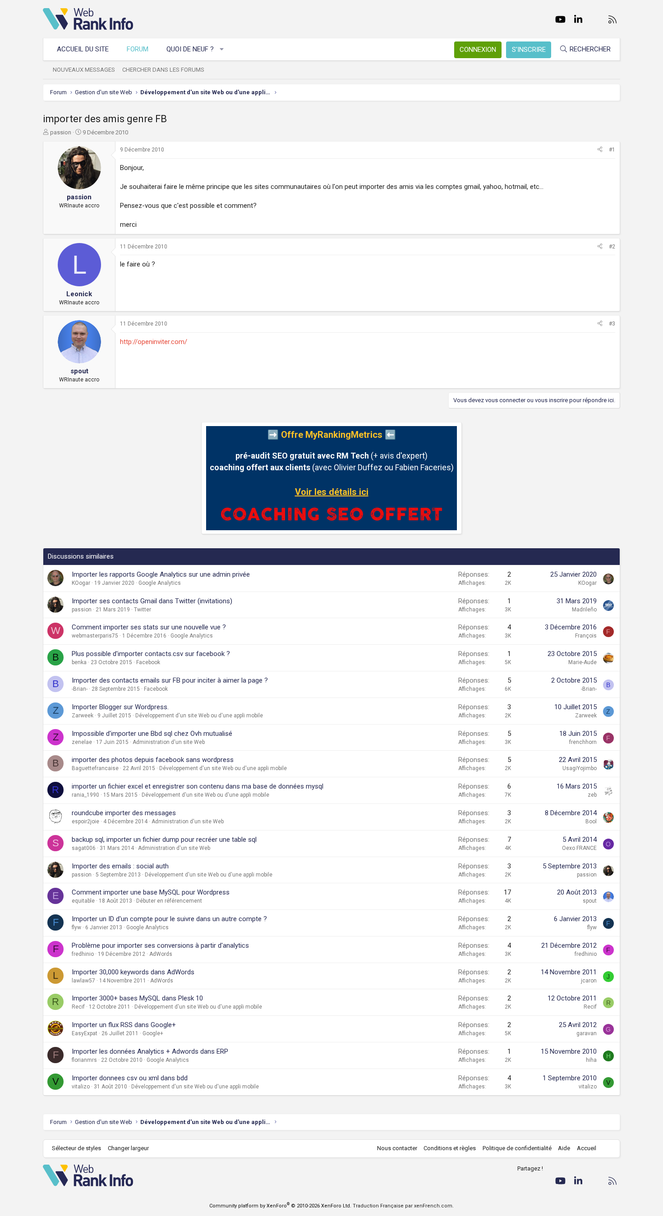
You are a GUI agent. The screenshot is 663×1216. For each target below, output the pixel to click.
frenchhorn (583, 742)
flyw (76, 927)
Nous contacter (397, 1148)
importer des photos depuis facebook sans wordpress (153, 760)
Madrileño (584, 609)
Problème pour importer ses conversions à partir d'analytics (160, 945)
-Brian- (79, 689)
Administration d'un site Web (169, 742)
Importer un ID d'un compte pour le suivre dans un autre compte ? (169, 919)
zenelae (82, 742)
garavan (586, 1033)
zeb (592, 795)
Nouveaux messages (84, 69)
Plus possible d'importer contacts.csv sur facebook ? (151, 654)
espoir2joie (85, 821)
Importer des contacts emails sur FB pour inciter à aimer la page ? (170, 680)
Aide (564, 1148)
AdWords (160, 954)
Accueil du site (83, 49)
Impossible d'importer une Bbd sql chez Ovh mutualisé (152, 734)
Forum (137, 49)
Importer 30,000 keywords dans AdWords (133, 972)
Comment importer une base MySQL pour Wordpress (151, 892)
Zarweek (82, 715)
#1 (612, 150)
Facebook (148, 662)
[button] (222, 49)
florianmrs (84, 1060)
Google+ (153, 1033)
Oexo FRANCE (579, 848)
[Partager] (600, 150)
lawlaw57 (83, 980)
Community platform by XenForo (280, 1206)
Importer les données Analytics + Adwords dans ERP (150, 1051)
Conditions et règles (450, 1148)
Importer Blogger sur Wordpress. (120, 707)
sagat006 (84, 848)
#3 (612, 324)
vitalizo (81, 1086)
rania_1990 (85, 795)
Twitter (142, 609)
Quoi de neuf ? (190, 49)
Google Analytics (159, 583)
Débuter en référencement (169, 901)
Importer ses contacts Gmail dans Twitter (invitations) (152, 601)
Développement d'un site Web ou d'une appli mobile (199, 715)
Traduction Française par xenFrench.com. (403, 1206)
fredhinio (83, 954)
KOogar (81, 583)
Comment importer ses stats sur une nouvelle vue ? (149, 627)
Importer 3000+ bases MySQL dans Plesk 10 (137, 998)
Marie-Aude (582, 662)
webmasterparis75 (95, 636)
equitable (83, 901)
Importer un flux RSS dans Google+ (124, 1025)
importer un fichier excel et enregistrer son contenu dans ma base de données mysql (197, 786)
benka (79, 662)
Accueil (586, 1148)
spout (590, 901)
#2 (612, 246)
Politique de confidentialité (517, 1148)
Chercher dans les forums (163, 69)
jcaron (589, 980)
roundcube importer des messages (124, 813)
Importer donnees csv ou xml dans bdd (130, 1078)
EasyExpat (84, 1033)
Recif (78, 1007)
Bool (591, 821)
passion (60, 132)
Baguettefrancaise (95, 768)
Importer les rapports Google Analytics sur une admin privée (161, 574)
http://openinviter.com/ (153, 342)
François (586, 636)
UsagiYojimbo (579, 768)
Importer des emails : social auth (120, 866)
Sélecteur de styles (76, 1148)
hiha (591, 1060)
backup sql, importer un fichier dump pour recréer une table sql (164, 839)
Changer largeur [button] (128, 1148)
